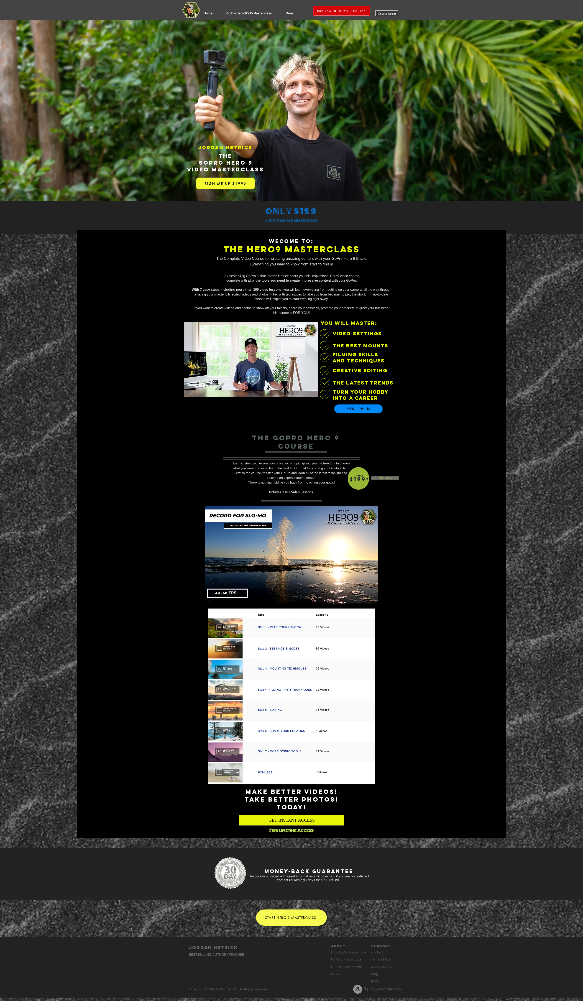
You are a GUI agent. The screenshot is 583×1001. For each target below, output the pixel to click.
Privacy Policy (381, 967)
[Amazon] (357, 989)
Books (335, 974)
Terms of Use (381, 959)
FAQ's (375, 981)
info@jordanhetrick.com (385, 989)
